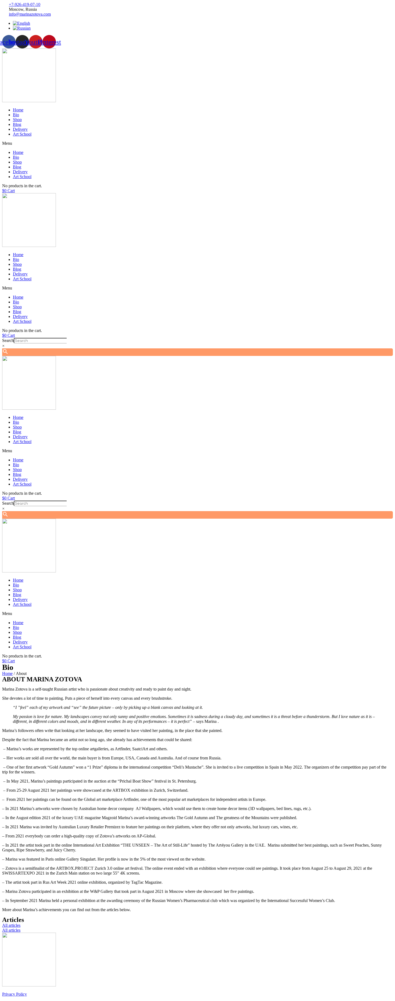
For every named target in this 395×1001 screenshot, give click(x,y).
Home (18, 110)
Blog (17, 124)
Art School (22, 134)
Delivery (20, 129)
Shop (17, 119)
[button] (197, 143)
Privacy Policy (14, 994)
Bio (16, 114)
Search (8, 340)
